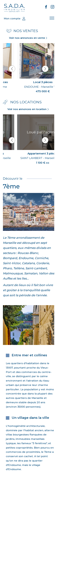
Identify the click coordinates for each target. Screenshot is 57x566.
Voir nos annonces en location (26, 109)
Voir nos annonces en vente (27, 37)
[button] (12, 69)
